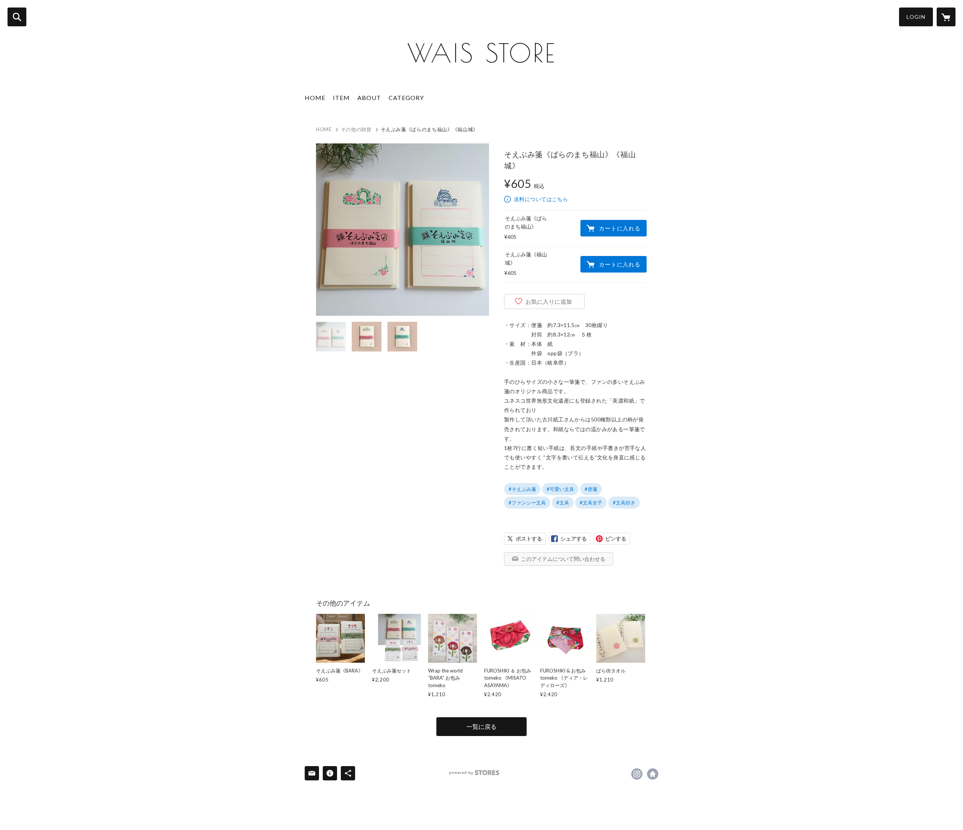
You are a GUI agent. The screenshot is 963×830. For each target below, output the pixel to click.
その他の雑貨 (356, 129)
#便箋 (591, 489)
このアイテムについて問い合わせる (563, 559)
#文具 (562, 503)
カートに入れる (619, 228)
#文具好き (624, 503)
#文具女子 (591, 503)
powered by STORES (474, 772)
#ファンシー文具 (527, 503)
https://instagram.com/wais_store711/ (637, 774)
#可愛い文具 (560, 489)
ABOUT (369, 97)
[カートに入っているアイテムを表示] (946, 17)
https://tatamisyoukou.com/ (652, 774)
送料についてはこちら (541, 199)
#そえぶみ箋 (522, 489)
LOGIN (916, 17)
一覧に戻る (481, 726)
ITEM (341, 97)
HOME (315, 97)
